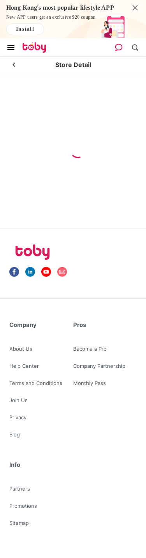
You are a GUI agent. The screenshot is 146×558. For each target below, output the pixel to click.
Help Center (24, 366)
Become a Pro (90, 349)
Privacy (17, 417)
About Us (20, 349)
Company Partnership (99, 366)
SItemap (19, 523)
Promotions (23, 506)
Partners (19, 489)
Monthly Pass (89, 383)
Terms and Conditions (35, 383)
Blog (14, 434)
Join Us (18, 400)
